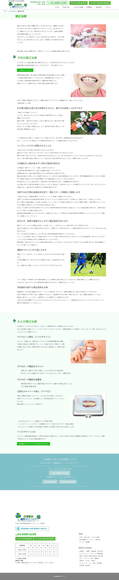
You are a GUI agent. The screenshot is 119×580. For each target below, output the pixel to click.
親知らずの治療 (83, 556)
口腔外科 (81, 560)
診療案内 (89, 7)
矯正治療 (100, 556)
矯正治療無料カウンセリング (86, 539)
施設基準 (87, 542)
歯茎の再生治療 (93, 556)
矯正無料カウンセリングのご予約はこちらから (33, 444)
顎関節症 (96, 558)
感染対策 (99, 7)
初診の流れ (66, 7)
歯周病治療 (100, 553)
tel (59, 473)
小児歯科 (92, 560)
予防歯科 (81, 551)
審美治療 (94, 551)
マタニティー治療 (88, 558)
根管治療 (99, 563)
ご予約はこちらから (25, 70)
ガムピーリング (83, 563)
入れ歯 (87, 560)
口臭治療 (81, 565)
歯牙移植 (88, 565)
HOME (57, 7)
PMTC (80, 558)
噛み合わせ (100, 551)
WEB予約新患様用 (50, 482)
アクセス (108, 7)
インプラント (92, 553)
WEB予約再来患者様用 (68, 482)
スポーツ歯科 (92, 563)
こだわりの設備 (78, 7)
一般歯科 (88, 551)
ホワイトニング (83, 553)
